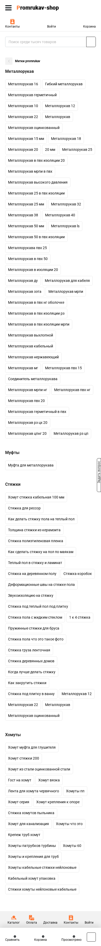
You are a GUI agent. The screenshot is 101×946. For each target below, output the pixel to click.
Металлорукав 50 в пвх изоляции (36, 237)
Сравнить (12, 940)
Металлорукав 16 (23, 84)
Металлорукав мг (23, 368)
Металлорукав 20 (23, 149)
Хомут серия (18, 802)
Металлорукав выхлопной (30, 335)
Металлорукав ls (65, 226)
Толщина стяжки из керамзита (34, 530)
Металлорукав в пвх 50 (28, 259)
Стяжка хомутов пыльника (31, 813)
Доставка (50, 922)
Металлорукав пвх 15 (63, 368)
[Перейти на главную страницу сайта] (39, 8)
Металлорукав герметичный (32, 95)
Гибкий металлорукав (64, 84)
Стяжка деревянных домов (31, 661)
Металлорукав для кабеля (67, 280)
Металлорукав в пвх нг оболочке (36, 302)
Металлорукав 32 (66, 204)
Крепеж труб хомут (24, 835)
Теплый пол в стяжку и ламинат (35, 563)
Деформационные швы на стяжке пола (41, 584)
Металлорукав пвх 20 (26, 401)
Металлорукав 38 (23, 215)
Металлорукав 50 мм (26, 226)
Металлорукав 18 (66, 139)
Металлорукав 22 (23, 117)
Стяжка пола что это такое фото (35, 639)
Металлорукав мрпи (65, 291)
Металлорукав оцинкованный (34, 128)
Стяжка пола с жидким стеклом (35, 617)
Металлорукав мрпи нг (27, 390)
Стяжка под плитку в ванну (31, 694)
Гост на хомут (19, 780)
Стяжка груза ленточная (29, 650)
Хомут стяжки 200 (23, 758)
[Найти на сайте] (91, 42)
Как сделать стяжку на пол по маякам (40, 552)
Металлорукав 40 (60, 215)
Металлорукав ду (23, 280)
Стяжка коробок (77, 574)
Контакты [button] (12, 26)
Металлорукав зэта (24, 291)
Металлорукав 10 (23, 106)
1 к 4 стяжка (79, 617)
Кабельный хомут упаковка (31, 878)
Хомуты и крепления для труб (33, 856)
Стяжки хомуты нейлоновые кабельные (42, 889)
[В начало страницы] (91, 937)
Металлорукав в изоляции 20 (33, 270)
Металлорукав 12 (60, 106)
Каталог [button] (14, 922)
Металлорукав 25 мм (26, 204)
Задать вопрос (99, 472)
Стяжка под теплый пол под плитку (38, 606)
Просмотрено (71, 940)
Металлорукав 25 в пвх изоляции (36, 193)
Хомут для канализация (28, 824)
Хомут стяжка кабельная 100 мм (36, 497)
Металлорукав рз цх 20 (27, 422)
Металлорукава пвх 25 (27, 248)
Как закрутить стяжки (27, 683)
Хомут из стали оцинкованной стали (39, 769)
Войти (51, 26)
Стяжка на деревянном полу (32, 574)
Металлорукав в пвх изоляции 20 (36, 160)
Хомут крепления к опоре (58, 802)
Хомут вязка (49, 780)
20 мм (50, 149)
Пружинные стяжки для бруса (33, 628)
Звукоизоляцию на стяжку (30, 595)
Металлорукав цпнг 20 (27, 433)
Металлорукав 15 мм (26, 139)
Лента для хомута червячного (33, 791)
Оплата (31, 922)
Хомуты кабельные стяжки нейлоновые (42, 867)
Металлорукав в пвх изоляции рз (36, 313)
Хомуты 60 (72, 846)
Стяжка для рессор (24, 508)
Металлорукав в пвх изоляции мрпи (38, 324)
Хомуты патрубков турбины (32, 846)
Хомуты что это (69, 824)
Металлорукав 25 (77, 149)
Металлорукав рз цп (71, 433)
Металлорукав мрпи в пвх (30, 171)
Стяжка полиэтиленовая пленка (35, 541)
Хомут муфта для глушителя (32, 747)
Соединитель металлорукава (32, 379)
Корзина (89, 26)
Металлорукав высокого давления (38, 182)
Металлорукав (57, 117)
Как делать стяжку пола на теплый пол (41, 519)
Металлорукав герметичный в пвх (37, 412)
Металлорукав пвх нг (72, 390)
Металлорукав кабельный (30, 346)
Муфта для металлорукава (31, 465)
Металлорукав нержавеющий (33, 357)
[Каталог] (8, 7)
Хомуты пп (75, 791)
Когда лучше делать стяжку (31, 672)
